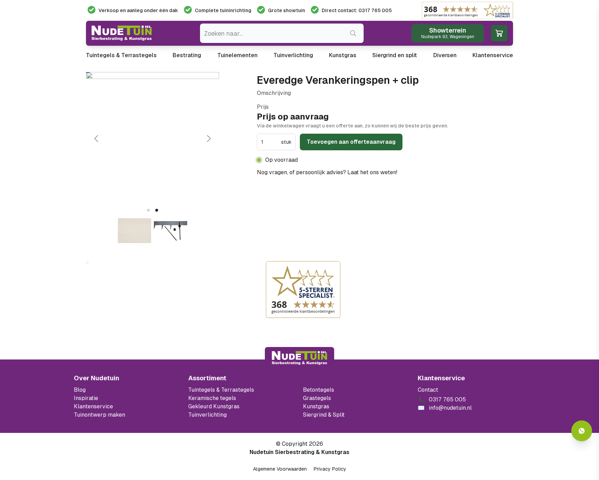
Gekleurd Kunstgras (214, 406)
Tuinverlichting (293, 55)
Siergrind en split (394, 55)
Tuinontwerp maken (99, 414)
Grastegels (317, 398)
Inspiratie (86, 398)
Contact (428, 389)
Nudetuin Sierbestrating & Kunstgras (299, 452)
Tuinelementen (237, 55)
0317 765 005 (418, 172)
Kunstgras (342, 55)
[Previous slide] (96, 138)
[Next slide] (208, 138)
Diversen (445, 55)
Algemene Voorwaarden (280, 469)
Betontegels (318, 389)
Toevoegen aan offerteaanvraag (351, 142)
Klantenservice (492, 55)
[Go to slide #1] (134, 230)
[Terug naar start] (299, 358)
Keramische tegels (212, 398)
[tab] (148, 210)
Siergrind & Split (324, 414)
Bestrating (187, 55)
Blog (80, 389)
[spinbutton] (270, 142)
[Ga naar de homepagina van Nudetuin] (122, 33)
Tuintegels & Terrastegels (121, 55)
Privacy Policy (330, 469)
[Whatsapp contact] (581, 430)
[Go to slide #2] (170, 230)
